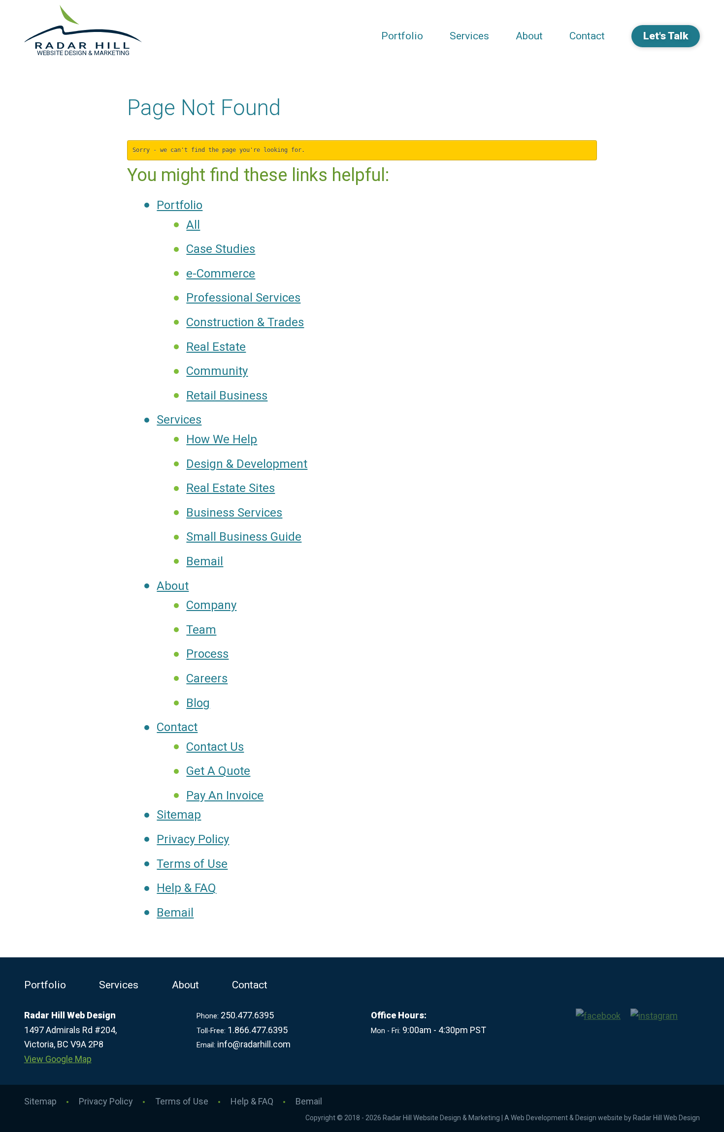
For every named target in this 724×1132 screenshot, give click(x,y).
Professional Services (243, 298)
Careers (207, 678)
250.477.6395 (247, 1015)
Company (211, 605)
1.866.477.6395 (258, 1030)
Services (469, 36)
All (193, 225)
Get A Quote (218, 771)
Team (201, 630)
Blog (198, 703)
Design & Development (246, 464)
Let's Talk (665, 36)
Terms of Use (192, 864)
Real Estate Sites (230, 488)
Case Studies (220, 249)
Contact (587, 36)
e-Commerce (220, 273)
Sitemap (179, 815)
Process (207, 654)
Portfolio (402, 36)
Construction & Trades (245, 322)
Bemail (204, 561)
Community (217, 371)
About (529, 36)
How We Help (221, 439)
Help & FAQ (186, 888)
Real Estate (216, 347)
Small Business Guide (243, 537)
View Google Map (58, 1059)
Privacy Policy (193, 839)
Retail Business (226, 395)
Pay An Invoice (224, 795)
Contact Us (215, 747)
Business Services (234, 513)
